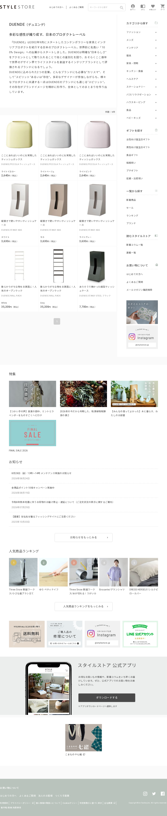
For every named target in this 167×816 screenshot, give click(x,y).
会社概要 (108, 803)
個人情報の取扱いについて (48, 803)
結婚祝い (131, 163)
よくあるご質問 (76, 7)
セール (130, 208)
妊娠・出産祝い (134, 178)
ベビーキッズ (133, 118)
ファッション (133, 32)
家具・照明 (132, 63)
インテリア (132, 47)
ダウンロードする (107, 697)
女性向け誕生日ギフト (138, 139)
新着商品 (131, 200)
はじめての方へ (56, 7)
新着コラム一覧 (134, 245)
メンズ (130, 40)
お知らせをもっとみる (83, 537)
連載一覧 (131, 252)
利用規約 (4, 803)
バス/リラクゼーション (138, 94)
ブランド (131, 223)
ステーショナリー (135, 86)
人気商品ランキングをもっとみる (83, 606)
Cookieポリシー (70, 803)
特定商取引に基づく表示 (91, 803)
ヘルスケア (132, 79)
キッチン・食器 (134, 71)
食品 (128, 110)
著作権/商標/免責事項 (11, 808)
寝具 (128, 55)
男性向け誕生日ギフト (138, 147)
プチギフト (132, 170)
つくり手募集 (62, 795)
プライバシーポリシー (20, 803)
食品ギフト (132, 155)
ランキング (132, 215)
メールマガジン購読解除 (139, 290)
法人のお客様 (45, 795)
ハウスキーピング (135, 102)
